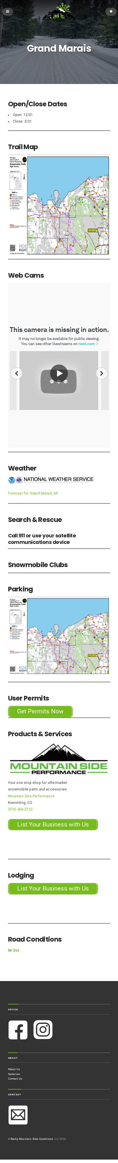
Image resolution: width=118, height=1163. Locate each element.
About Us (14, 1069)
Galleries (14, 1074)
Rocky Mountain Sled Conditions (32, 1138)
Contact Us (15, 1078)
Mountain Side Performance (31, 796)
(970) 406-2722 (20, 809)
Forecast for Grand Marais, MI (33, 493)
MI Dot (13, 950)
